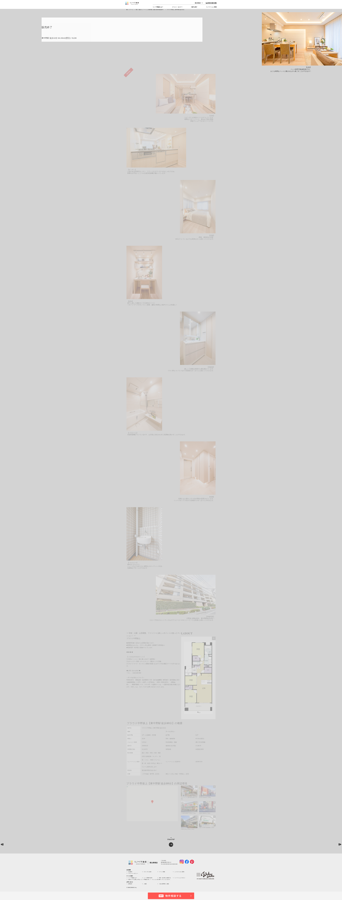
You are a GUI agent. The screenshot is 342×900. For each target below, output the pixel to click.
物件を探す (194, 7)
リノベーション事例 (211, 7)
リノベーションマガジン (179, 877)
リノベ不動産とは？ (158, 7)
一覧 (171, 844)
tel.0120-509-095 (211, 3)
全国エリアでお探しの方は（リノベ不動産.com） (139, 879)
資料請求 (130, 883)
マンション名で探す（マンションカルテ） (161, 879)
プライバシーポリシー (133, 873)
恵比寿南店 (198, 3)
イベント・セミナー (177, 7)
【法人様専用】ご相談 (164, 883)
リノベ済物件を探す (148, 877)
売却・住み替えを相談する (165, 877)
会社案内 (130, 871)
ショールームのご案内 (179, 871)
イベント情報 (162, 871)
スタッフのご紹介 (147, 871)
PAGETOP (171, 839)
